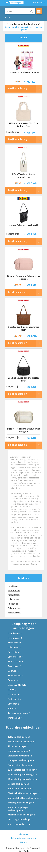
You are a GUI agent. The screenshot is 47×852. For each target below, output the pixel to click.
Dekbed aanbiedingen (18, 783)
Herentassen (14, 590)
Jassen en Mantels (17, 684)
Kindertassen (14, 594)
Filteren (23, 37)
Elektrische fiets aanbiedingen (22, 793)
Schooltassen (14, 608)
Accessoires (13, 666)
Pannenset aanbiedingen (20, 765)
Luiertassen (13, 599)
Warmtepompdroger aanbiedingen (18, 809)
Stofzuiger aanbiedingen (20, 755)
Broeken (12, 680)
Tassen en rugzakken (18, 713)
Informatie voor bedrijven (23, 838)
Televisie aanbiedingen (19, 736)
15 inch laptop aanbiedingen (21, 774)
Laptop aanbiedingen (18, 750)
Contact (23, 842)
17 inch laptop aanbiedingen (21, 779)
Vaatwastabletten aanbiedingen (23, 797)
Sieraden (12, 708)
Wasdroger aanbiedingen (20, 802)
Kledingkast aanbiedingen (20, 814)
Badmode (12, 670)
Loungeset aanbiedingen (20, 760)
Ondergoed (13, 698)
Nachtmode (13, 694)
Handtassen (13, 586)
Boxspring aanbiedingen (19, 819)
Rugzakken (13, 603)
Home (7, 17)
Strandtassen (14, 612)
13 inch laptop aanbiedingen (21, 769)
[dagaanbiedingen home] (13, 3)
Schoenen (12, 703)
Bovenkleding (14, 675)
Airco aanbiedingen (17, 746)
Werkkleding (14, 717)
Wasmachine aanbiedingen (21, 741)
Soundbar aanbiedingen (19, 788)
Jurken (11, 689)
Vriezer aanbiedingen (18, 824)
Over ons (23, 834)
